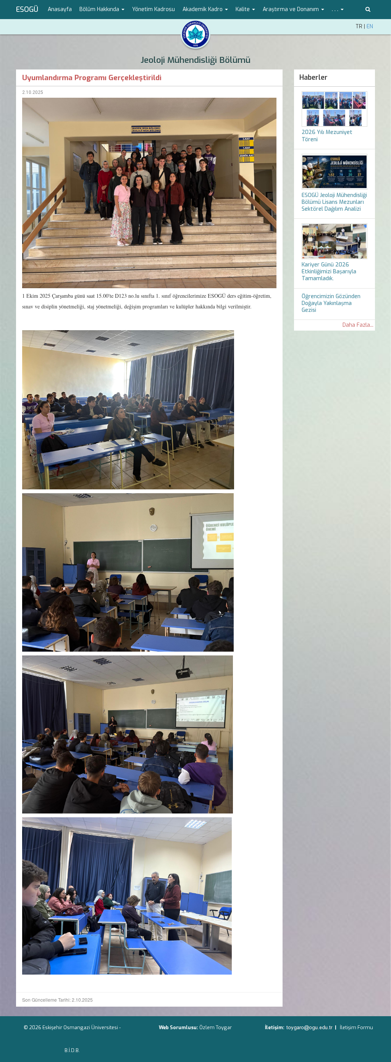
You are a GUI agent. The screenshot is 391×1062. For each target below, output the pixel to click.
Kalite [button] (243, 9)
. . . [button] (336, 9)
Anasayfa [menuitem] (60, 9)
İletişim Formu (356, 1027)
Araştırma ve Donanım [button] (291, 9)
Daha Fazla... (358, 325)
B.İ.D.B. (72, 1050)
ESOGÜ (27, 9)
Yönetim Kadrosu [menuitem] (153, 9)
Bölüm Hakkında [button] (100, 9)
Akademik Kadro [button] (203, 9)
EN (370, 26)
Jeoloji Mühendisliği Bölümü (195, 60)
